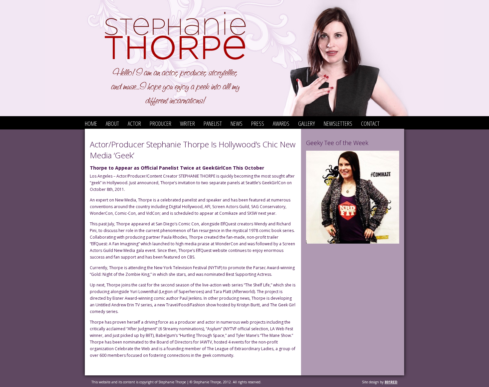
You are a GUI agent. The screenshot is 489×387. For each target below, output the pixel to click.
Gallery (306, 123)
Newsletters (338, 123)
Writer (187, 123)
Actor (134, 123)
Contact (370, 123)
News (237, 123)
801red (391, 382)
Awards (281, 123)
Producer (160, 123)
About (112, 123)
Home (91, 123)
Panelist (213, 123)
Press (257, 123)
